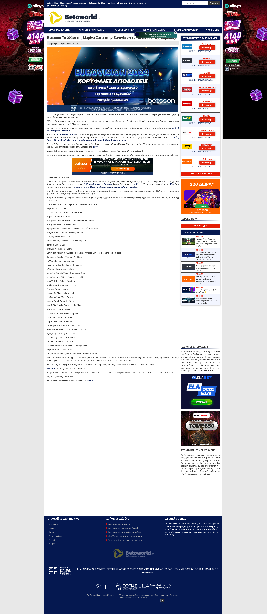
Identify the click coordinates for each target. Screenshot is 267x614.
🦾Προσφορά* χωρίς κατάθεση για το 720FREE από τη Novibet (206, 300)
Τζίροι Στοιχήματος (154, 30)
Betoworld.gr (52, 3)
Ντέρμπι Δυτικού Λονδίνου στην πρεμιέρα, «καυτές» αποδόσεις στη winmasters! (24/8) (207, 242)
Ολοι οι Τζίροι (200, 226)
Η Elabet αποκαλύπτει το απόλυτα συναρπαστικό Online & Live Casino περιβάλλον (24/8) (206, 256)
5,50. (172, 184)
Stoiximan (53, 524)
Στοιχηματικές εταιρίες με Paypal (123, 528)
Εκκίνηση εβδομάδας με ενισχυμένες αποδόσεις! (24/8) (205, 268)
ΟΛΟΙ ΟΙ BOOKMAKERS (201, 173)
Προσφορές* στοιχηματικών (73, 3)
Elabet (51, 532)
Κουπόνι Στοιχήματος (91, 30)
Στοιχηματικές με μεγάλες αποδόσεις (125, 532)
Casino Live (212, 30)
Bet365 (52, 544)
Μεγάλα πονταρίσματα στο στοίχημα (125, 536)
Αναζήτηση (214, 3)
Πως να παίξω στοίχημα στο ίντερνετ (125, 540)
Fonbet (52, 540)
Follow (90, 380)
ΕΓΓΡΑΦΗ (121, 168)
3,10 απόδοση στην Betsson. (98, 184)
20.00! (95, 147)
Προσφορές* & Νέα (123, 30)
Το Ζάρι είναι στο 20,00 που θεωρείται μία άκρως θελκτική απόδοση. (106, 187)
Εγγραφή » (207, 47)
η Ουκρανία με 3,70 (66, 135)
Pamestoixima (55, 536)
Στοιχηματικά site (59, 30)
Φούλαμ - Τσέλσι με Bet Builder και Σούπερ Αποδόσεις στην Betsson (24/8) (206, 280)
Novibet (52, 528)
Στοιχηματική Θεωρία (186, 30)
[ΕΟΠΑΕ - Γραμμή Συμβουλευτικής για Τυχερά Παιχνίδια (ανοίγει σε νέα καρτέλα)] (143, 586)
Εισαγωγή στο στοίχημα (119, 524)
